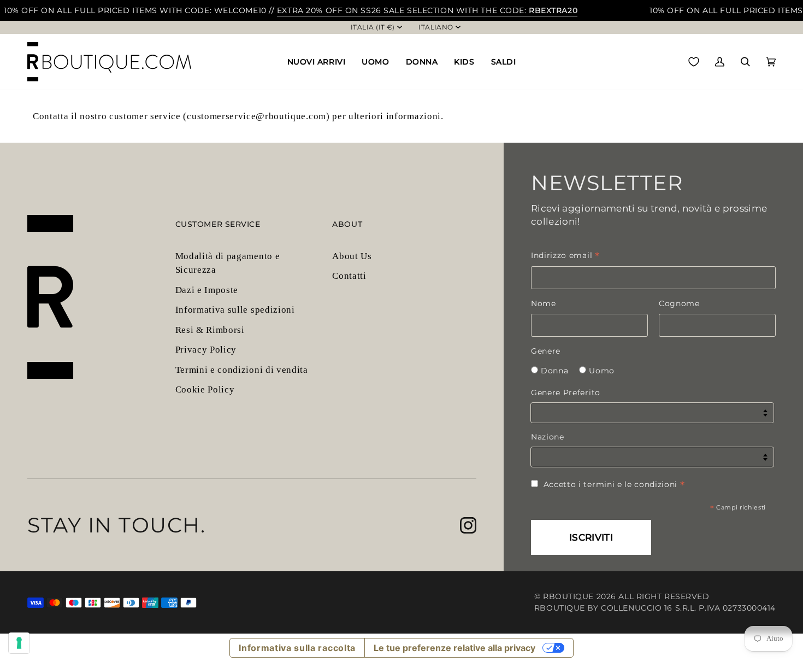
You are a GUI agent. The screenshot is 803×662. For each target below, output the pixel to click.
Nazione (547, 437)
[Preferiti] (694, 62)
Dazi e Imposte (207, 290)
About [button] (347, 224)
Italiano (435, 27)
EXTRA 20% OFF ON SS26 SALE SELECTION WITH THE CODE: (427, 10)
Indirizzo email (565, 255)
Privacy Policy (206, 349)
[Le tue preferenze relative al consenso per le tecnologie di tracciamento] (19, 642)
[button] (316, 62)
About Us (351, 256)
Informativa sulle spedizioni (235, 309)
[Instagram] (468, 525)
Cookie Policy (205, 389)
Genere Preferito (565, 392)
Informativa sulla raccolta (297, 647)
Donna (554, 371)
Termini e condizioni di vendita (241, 370)
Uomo (602, 371)
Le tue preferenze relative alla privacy (454, 647)
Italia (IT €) (373, 27)
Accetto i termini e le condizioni (614, 484)
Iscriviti (591, 537)
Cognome (679, 303)
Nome (543, 303)
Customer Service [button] (218, 224)
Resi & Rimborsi (210, 330)
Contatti (349, 276)
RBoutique (568, 596)
